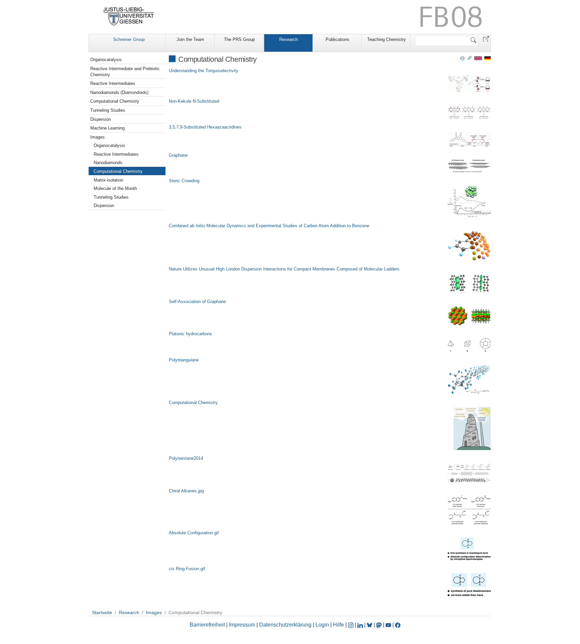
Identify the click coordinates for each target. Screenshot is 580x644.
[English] (478, 57)
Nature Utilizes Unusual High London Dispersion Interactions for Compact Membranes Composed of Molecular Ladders (284, 268)
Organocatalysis (106, 59)
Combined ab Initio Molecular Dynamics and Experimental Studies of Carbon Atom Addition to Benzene (269, 225)
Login (323, 625)
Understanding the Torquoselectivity (203, 70)
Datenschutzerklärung (285, 625)
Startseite (102, 612)
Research (288, 39)
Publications (337, 39)
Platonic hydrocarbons (190, 333)
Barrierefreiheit (207, 625)
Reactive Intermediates (112, 83)
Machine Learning (107, 128)
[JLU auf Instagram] (351, 625)
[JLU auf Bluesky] (370, 625)
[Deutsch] (487, 57)
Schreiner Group (129, 39)
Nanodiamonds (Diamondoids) (119, 92)
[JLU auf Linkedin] (360, 625)
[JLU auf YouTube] (388, 625)
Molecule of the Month (115, 188)
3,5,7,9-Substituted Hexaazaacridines (205, 127)
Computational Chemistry (193, 402)
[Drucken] (462, 57)
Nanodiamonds (108, 162)
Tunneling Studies (107, 110)
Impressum (242, 625)
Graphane (178, 155)
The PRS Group (239, 39)
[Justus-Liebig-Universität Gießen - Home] (129, 16)
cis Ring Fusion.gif (187, 568)
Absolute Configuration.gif (194, 532)
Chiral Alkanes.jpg (186, 490)
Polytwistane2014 (186, 458)
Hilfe (338, 625)
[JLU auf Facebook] (397, 625)
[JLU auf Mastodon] (379, 625)
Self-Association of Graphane (197, 301)
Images (97, 137)
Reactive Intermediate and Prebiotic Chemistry (125, 71)
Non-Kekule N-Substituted (194, 101)
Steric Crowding (184, 180)
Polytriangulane (184, 359)
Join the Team (190, 39)
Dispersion (100, 119)
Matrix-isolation (108, 180)
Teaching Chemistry (386, 39)
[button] (486, 38)
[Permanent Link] (469, 57)
